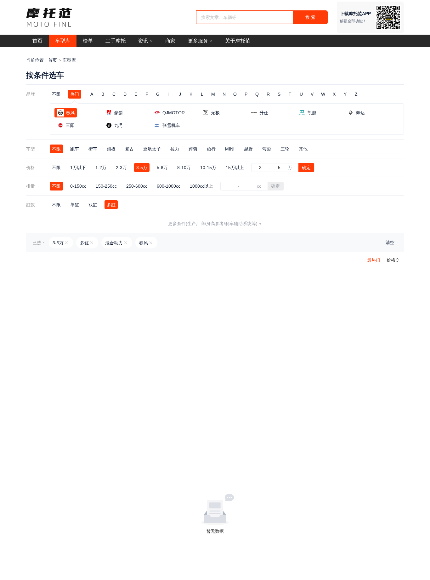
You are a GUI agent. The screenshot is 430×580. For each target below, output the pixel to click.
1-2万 (100, 167)
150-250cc (106, 186)
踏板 (111, 148)
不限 (56, 94)
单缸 (74, 204)
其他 (303, 148)
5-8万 (162, 167)
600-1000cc (168, 186)
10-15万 (208, 167)
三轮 (284, 148)
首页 (52, 60)
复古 (129, 148)
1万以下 (78, 167)
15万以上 (235, 167)
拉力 (174, 148)
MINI (230, 148)
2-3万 (121, 167)
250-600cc (136, 186)
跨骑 (193, 148)
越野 (248, 148)
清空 (390, 242)
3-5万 (141, 167)
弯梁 (266, 148)
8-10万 (184, 167)
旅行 (211, 148)
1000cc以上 (201, 186)
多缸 (111, 204)
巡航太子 (152, 148)
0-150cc (78, 186)
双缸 (92, 204)
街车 (92, 148)
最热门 (373, 260)
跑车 (74, 148)
